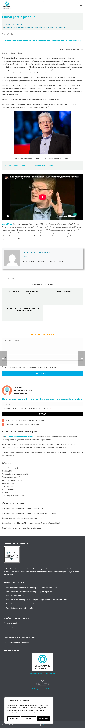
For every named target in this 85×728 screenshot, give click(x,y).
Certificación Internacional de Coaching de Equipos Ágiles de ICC (30, 591)
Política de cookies (46, 725)
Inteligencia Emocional (11, 27)
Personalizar (14, 719)
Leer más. (46, 408)
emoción (4, 279)
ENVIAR (42, 414)
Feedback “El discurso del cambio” (17, 643)
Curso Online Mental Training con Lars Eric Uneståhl (21, 528)
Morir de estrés (9, 628)
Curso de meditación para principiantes (21, 604)
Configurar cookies (59, 725)
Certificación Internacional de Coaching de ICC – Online (22, 508)
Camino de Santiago (9, 468)
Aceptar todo (43, 719)
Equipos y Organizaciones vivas (13, 474)
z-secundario (62, 27)
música (10, 279)
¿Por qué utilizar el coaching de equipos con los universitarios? (22, 309)
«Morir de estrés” (63, 292)
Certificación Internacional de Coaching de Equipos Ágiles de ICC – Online (29, 513)
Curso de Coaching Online (15, 596)
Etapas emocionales (9, 477)
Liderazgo (5, 486)
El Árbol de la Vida (10, 633)
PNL (32, 27)
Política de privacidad (33, 725)
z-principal (53, 27)
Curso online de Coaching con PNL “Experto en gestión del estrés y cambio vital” (32, 523)
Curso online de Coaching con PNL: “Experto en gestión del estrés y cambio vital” (36, 600)
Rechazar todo (28, 719)
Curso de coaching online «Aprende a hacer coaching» (22, 518)
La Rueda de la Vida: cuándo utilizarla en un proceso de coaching (22, 293)
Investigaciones (24, 27)
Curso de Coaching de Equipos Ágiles (19, 608)
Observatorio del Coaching (14, 24)
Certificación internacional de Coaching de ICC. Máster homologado (31, 588)
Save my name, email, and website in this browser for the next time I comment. (30, 367)
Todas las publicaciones (42, 27)
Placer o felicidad (10, 623)
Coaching (5, 471)
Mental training (8, 490)
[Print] (13, 34)
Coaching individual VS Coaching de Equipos (20, 638)
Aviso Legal (22, 725)
